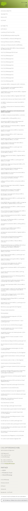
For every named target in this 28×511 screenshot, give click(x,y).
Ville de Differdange (7, 475)
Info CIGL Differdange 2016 (7, 58)
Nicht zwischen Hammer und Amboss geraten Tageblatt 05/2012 (13, 376)
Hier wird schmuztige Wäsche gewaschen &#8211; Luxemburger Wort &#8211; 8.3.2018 (12, 177)
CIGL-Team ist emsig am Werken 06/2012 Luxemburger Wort (13, 367)
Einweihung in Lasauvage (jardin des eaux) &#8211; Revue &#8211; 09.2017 (12, 194)
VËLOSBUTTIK (4, 14)
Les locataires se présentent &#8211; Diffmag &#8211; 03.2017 (13, 224)
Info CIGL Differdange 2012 (7, 71)
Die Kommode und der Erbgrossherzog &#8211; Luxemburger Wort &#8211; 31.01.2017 (12, 237)
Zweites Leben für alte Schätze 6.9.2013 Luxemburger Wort (13, 356)
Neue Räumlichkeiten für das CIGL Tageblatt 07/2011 (13, 391)
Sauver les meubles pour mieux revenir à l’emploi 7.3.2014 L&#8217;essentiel (11, 328)
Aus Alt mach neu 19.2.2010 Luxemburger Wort (11, 420)
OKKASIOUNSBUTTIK (6, 11)
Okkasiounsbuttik (5, 482)
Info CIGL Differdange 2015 (7, 62)
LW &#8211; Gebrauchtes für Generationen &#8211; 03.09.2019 (13, 107)
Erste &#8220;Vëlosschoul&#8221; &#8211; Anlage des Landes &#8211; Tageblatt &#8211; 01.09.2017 (13, 203)
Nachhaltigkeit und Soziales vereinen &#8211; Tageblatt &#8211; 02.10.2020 (13, 92)
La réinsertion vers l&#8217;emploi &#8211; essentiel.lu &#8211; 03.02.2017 (11, 228)
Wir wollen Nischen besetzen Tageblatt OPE (11, 438)
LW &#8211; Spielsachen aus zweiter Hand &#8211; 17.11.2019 (12, 103)
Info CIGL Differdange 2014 (7, 65)
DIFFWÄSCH (4, 29)
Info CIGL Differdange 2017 (7, 55)
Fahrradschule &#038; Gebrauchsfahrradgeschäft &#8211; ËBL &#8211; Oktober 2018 (12, 122)
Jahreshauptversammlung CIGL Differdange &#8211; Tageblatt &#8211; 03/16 (13, 276)
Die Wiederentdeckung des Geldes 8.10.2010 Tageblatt (13, 409)
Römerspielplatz (4, 313)
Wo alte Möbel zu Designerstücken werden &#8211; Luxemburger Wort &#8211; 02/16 (13, 294)
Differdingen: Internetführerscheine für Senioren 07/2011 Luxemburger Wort (12, 399)
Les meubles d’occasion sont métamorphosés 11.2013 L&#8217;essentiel (13, 333)
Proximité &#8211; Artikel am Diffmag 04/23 (11, 38)
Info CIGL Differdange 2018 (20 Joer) (9, 52)
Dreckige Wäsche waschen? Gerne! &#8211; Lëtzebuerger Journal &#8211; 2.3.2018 (11, 190)
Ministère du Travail (7, 472)
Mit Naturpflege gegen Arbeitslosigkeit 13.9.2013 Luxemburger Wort (12, 349)
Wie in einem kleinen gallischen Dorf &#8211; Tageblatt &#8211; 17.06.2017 (13, 215)
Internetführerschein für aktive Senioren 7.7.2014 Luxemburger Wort (12, 321)
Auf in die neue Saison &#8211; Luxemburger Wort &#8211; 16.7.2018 (12, 160)
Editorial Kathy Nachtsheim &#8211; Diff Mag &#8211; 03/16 (13, 268)
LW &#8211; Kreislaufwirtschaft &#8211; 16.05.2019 (13, 115)
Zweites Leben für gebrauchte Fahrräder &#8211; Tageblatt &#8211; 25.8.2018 (12, 143)
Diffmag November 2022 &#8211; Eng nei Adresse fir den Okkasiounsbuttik (13, 48)
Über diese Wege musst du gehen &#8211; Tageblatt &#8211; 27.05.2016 (12, 259)
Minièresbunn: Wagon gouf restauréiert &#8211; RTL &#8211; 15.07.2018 (13, 164)
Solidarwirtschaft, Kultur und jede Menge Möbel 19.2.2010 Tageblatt (12, 412)
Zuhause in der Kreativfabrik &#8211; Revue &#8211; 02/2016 (13, 285)
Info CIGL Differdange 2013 (7, 68)
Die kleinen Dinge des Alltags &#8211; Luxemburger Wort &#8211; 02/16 (12, 299)
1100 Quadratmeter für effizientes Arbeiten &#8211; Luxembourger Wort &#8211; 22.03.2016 (13, 280)
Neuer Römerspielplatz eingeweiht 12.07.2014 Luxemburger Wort (11, 317)
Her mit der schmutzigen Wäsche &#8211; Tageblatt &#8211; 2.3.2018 (12, 186)
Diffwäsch (3, 486)
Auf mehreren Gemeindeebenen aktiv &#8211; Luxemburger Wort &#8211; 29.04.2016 (11, 263)
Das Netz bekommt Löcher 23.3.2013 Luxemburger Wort (12, 344)
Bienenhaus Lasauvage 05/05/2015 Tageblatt (11, 306)
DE (22, 2)
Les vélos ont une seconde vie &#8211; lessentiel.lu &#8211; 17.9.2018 (12, 130)
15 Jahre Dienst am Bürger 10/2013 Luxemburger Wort (13, 341)
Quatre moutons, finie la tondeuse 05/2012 (10, 363)
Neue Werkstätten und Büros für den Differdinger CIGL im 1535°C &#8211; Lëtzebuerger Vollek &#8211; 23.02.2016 (13, 290)
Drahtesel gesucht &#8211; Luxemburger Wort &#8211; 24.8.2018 (11, 147)
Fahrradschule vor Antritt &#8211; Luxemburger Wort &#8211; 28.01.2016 (13, 303)
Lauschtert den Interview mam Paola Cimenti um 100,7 (13, 99)
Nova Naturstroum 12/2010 (7, 402)
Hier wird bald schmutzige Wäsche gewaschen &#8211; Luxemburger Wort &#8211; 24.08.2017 (13, 211)
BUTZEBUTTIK (4, 26)
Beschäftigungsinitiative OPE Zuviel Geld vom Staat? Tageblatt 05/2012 (13, 381)
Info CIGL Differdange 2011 (7, 74)
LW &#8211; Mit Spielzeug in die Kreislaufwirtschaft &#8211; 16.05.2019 (12, 111)
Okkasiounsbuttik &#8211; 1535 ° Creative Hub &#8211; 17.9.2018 (12, 134)
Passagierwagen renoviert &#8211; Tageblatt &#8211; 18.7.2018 (13, 156)
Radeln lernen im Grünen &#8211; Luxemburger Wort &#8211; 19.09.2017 (13, 198)
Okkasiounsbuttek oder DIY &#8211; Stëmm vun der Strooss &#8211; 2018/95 (13, 152)
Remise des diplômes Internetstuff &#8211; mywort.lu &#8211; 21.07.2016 (13, 251)
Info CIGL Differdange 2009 (7, 81)
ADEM (4, 470)
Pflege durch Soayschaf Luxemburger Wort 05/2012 (12, 384)
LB (26, 2)
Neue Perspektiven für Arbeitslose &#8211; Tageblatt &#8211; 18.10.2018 (13, 126)
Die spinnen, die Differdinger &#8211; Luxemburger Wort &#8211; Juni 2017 (12, 220)
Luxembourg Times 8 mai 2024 (8, 32)
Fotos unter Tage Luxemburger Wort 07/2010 (11, 405)
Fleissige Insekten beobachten (7, 310)
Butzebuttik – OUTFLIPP (6, 492)
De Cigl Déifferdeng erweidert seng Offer (10, 35)
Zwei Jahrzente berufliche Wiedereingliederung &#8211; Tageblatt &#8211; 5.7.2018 (11, 169)
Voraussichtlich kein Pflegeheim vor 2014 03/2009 (12, 435)
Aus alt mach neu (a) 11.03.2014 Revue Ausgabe (11, 325)
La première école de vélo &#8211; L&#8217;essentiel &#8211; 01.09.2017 (13, 207)
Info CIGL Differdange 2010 (7, 77)
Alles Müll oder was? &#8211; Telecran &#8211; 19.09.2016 (11, 241)
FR (24, 2)
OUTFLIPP (3, 20)
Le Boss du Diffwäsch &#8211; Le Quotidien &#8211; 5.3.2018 (13, 181)
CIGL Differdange (5, 479)
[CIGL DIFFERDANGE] (4, 4)
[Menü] (26, 5)
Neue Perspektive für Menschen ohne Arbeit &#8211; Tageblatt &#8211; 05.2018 (13, 173)
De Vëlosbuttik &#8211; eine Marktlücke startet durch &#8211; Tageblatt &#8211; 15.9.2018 (13, 139)
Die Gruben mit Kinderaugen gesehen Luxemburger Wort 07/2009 (12, 432)
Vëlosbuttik (3, 489)
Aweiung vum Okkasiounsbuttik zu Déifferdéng (11, 45)
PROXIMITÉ (4, 17)
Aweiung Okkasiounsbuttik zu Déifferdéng (10, 41)
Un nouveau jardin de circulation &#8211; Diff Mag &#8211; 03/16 (12, 272)
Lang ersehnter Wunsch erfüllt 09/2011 (10, 387)
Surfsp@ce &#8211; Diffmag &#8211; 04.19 (11, 118)
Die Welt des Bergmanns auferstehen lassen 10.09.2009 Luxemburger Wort (13, 427)
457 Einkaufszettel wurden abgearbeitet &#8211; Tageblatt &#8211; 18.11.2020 (12, 88)
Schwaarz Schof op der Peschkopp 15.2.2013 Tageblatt (13, 352)
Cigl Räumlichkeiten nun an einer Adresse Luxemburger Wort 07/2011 (13, 394)
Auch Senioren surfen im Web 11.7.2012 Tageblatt (12, 360)
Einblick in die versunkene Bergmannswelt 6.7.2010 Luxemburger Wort (12, 417)
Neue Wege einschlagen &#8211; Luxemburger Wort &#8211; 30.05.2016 (13, 255)
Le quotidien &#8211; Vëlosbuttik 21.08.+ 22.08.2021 (13, 84)
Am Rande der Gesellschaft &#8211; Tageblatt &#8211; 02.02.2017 (13, 233)
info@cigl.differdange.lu (9, 463)
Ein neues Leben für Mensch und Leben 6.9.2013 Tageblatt (12, 337)
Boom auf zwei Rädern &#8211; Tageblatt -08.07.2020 (13, 96)
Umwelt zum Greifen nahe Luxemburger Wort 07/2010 (13, 423)
